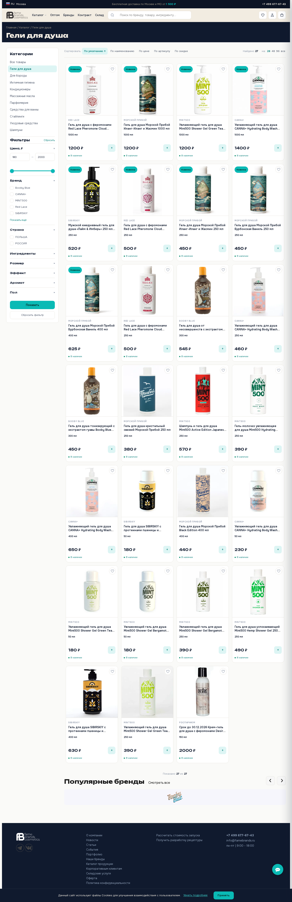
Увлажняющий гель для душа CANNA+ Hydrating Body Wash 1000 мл (256, 128)
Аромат (32, 282)
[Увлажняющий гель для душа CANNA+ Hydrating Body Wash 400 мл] (92, 491)
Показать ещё (18, 220)
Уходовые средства (24, 123)
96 (278, 51)
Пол (32, 292)
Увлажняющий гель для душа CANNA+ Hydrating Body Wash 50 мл (256, 530)
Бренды (68, 15)
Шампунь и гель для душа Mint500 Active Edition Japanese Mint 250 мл (202, 429)
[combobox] (152, 15)
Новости (92, 840)
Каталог (38, 15)
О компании (94, 835)
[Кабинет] (272, 15)
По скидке (181, 51)
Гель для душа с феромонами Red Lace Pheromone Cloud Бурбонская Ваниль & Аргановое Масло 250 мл (147, 331)
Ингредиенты (32, 253)
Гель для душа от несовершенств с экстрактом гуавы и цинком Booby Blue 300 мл (202, 331)
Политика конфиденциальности (108, 883)
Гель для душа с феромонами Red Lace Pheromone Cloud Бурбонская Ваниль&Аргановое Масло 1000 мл (91, 130)
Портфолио (94, 854)
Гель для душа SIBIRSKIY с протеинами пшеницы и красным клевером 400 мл (88, 730)
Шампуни (16, 130)
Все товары (18, 62)
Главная (11, 27)
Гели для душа (20, 69)
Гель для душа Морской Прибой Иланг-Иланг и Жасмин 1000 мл (147, 126)
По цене (144, 51)
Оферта (91, 878)
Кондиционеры (20, 89)
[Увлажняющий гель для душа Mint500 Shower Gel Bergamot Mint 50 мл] (147, 591)
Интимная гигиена (22, 82)
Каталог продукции (99, 864)
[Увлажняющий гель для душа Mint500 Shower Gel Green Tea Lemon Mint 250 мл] (147, 692)
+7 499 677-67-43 (274, 4)
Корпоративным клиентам (104, 868)
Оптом (55, 15)
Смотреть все (159, 783)
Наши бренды (95, 859)
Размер (32, 263)
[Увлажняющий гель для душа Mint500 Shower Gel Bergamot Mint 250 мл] (203, 591)
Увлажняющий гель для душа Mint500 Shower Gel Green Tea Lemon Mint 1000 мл (201, 128)
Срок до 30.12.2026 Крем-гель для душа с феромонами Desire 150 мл (202, 730)
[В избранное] (112, 69)
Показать (32, 305)
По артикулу (162, 51)
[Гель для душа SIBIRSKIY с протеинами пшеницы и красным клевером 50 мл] (147, 491)
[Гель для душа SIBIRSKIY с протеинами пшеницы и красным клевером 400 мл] (92, 692)
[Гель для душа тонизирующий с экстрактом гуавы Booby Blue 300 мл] (92, 391)
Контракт (85, 15)
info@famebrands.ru (240, 840)
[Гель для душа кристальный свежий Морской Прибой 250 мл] (147, 391)
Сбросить (49, 140)
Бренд (32, 180)
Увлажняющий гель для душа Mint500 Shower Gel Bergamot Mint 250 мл (200, 630)
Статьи (91, 845)
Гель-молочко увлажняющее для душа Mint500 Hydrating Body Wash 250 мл (255, 429)
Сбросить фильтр (32, 315)
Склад (99, 15)
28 (268, 51)
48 (273, 51)
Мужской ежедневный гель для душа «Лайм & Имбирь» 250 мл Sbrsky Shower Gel (91, 228)
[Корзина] (282, 15)
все (283, 51)
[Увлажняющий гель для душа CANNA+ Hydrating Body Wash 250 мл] (258, 290)
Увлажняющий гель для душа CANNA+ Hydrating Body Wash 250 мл (256, 329)
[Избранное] (263, 15)
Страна (32, 229)
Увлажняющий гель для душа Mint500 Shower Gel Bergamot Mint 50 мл (145, 630)
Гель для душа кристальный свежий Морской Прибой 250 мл (147, 427)
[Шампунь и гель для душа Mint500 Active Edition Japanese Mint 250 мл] (203, 391)
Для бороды (18, 76)
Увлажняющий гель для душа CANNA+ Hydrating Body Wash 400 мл (89, 530)
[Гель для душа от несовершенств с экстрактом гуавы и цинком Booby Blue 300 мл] (203, 290)
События (92, 849)
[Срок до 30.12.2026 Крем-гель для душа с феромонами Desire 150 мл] (203, 692)
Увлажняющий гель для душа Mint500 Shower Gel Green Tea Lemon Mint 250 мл (145, 730)
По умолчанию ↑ (95, 51)
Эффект (32, 273)
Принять (224, 895)
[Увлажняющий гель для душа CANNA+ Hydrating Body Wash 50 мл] (258, 491)
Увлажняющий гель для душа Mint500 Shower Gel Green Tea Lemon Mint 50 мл (90, 630)
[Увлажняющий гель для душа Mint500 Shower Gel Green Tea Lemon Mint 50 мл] (92, 591)
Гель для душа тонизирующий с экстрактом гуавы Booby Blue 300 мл (91, 429)
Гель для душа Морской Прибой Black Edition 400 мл (202, 528)
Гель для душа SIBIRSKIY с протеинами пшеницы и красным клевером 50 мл (142, 530)
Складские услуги (98, 873)
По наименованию (122, 51)
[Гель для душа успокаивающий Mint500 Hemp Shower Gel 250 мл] (258, 591)
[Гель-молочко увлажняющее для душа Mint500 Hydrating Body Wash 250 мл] (258, 391)
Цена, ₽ (32, 148)
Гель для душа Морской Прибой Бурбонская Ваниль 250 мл (258, 227)
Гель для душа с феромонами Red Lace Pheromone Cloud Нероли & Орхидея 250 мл (145, 228)
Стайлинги (17, 116)
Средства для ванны (24, 110)
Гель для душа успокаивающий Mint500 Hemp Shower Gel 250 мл (257, 630)
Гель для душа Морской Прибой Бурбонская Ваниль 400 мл (91, 327)
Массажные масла (22, 96)
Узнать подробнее (195, 895)
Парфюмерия (19, 103)
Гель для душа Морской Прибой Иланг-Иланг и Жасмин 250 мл (202, 227)
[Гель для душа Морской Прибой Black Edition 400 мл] (203, 491)
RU (13, 4)
